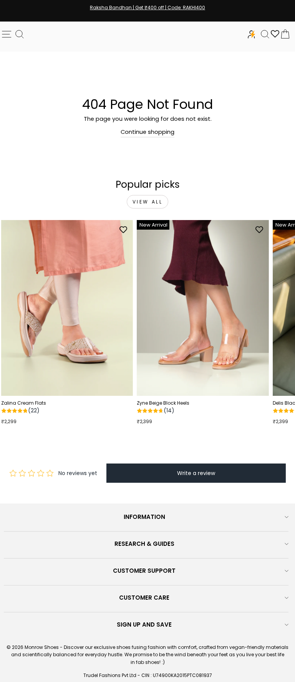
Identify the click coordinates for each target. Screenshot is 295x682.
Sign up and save (144, 624)
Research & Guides (144, 544)
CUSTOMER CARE (144, 598)
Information (144, 517)
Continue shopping (147, 132)
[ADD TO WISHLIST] (123, 229)
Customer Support (144, 571)
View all (148, 201)
